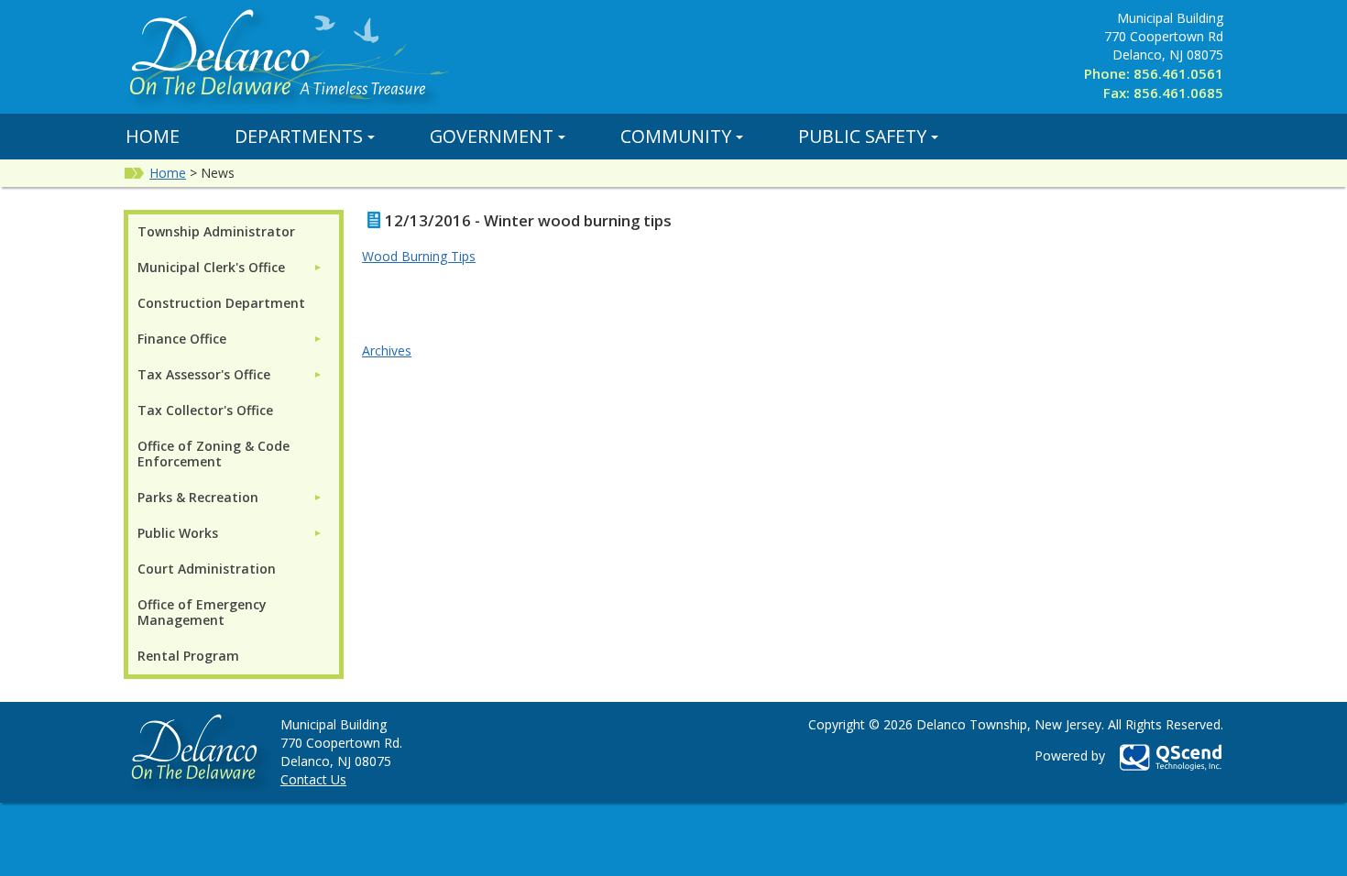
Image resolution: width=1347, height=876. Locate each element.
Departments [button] (299, 136)
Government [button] (491, 136)
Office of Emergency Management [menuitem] (202, 612)
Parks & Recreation (197, 497)
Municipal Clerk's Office (211, 267)
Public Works (177, 533)
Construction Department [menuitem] (221, 303)
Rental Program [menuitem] (188, 655)
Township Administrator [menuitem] (216, 231)
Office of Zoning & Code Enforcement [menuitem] (213, 453)
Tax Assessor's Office (203, 374)
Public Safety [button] (862, 136)
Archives (386, 350)
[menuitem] (230, 267)
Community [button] (675, 136)
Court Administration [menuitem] (206, 568)
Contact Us (313, 779)
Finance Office (181, 338)
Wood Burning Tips (419, 256)
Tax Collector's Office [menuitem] (205, 410)
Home (153, 136)
